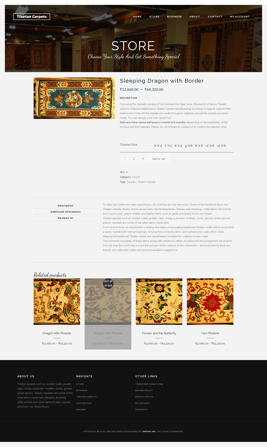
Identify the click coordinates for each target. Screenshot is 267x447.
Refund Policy (144, 390)
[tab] (66, 205)
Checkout (141, 410)
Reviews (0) (65, 218)
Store (80, 384)
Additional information (65, 211)
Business (81, 390)
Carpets (131, 181)
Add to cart (158, 158)
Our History (84, 403)
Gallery (81, 410)
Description (65, 205)
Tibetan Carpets (146, 181)
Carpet (136, 177)
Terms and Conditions (149, 384)
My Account (142, 403)
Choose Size (128, 144)
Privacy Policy (144, 397)
